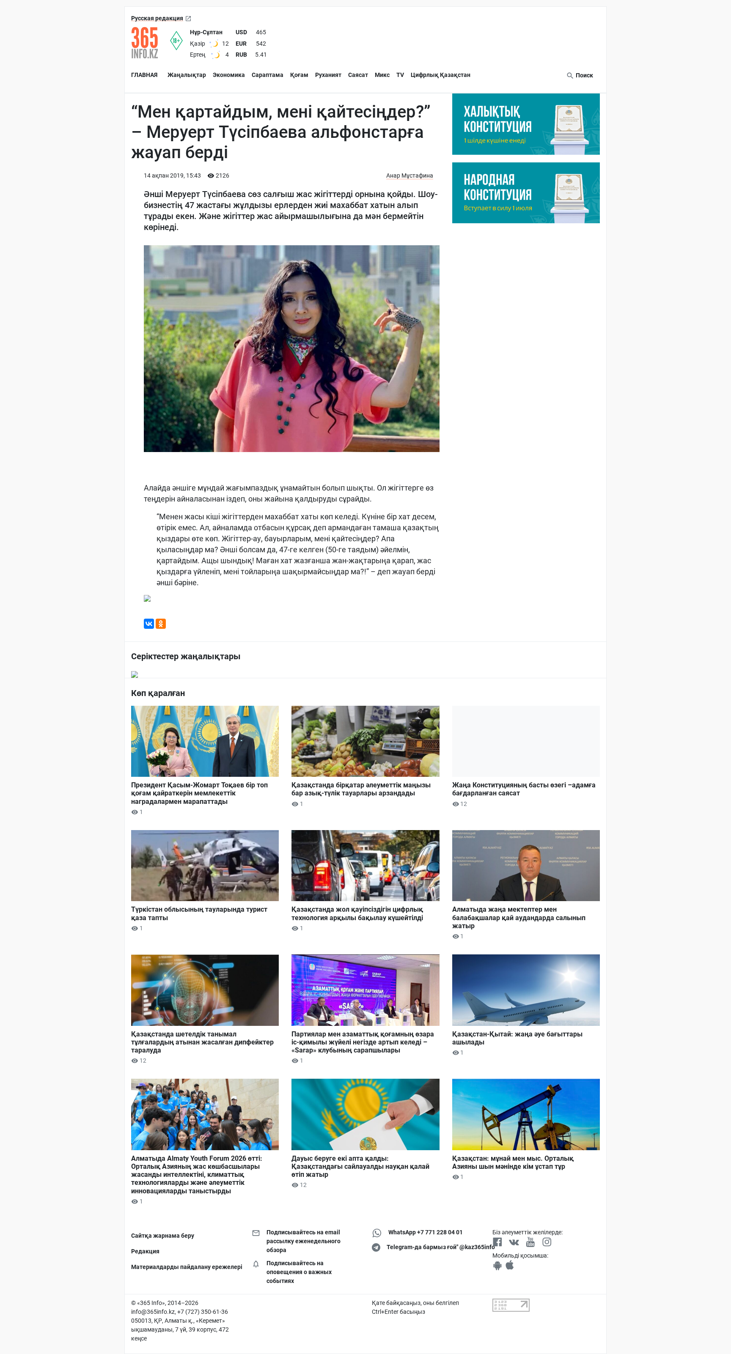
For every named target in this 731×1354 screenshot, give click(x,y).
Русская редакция (157, 18)
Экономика (229, 74)
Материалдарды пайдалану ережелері (185, 1267)
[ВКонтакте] (149, 624)
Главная (144, 74)
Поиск (583, 75)
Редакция (145, 1251)
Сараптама (267, 74)
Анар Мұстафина (409, 175)
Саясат (358, 74)
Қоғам (299, 74)
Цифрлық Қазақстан (440, 74)
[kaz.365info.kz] (150, 43)
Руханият (328, 74)
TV (400, 74)
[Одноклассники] (161, 624)
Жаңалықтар (187, 74)
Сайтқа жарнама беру (162, 1235)
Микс (382, 74)
